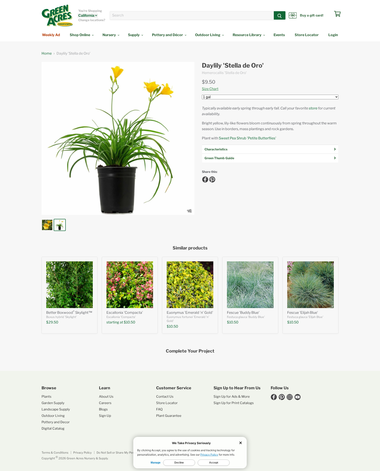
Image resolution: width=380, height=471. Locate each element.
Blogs (103, 409)
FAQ (159, 409)
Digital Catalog (53, 428)
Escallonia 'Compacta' (124, 312)
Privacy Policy (82, 452)
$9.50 (208, 82)
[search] (192, 15)
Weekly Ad (51, 35)
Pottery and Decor (56, 422)
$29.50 (52, 322)
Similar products (190, 248)
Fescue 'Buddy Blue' (243, 312)
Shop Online (80, 35)
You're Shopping (90, 11)
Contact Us (165, 397)
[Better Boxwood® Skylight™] (69, 284)
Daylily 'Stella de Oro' (233, 65)
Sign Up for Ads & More (232, 397)
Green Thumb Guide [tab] (219, 158)
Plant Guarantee (168, 416)
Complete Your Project (190, 351)
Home (47, 53)
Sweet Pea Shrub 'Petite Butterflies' (247, 138)
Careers (105, 403)
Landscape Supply (56, 409)
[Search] (279, 15)
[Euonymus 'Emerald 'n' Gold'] (190, 284)
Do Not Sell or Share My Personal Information (127, 452)
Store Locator (307, 35)
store (313, 108)
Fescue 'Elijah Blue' (302, 312)
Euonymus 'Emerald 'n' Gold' (190, 312)
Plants (46, 397)
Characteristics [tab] (216, 149)
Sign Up (105, 416)
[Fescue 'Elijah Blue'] (310, 284)
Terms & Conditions (55, 452)
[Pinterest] (211, 178)
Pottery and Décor (168, 35)
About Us (106, 397)
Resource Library (247, 35)
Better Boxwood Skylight (69, 312)
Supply (134, 35)
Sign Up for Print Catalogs (234, 403)
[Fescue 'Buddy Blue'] (250, 284)
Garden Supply (53, 403)
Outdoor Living (208, 35)
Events (279, 35)
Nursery (109, 35)
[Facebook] (204, 178)
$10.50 (129, 322)
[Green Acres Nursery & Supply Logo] (57, 15)
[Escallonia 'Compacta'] (129, 284)
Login (333, 35)
